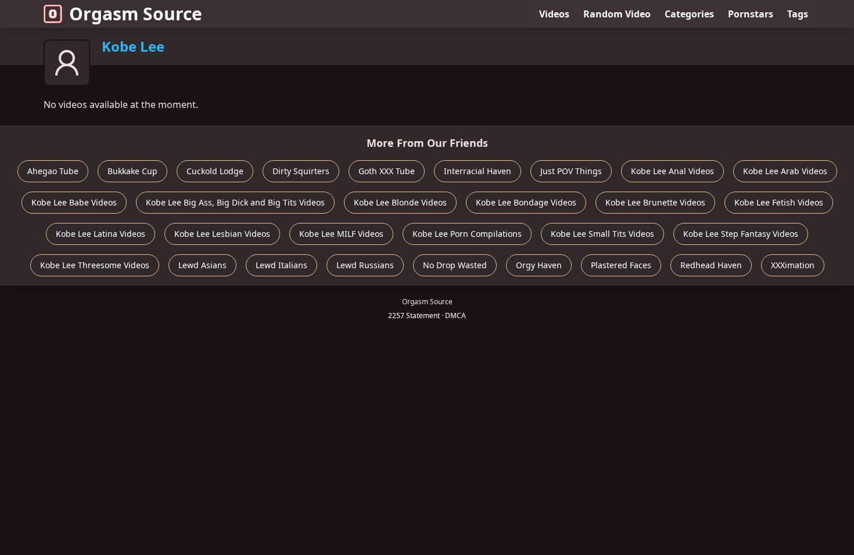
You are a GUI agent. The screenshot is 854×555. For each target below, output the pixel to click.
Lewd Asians (202, 265)
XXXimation (792, 265)
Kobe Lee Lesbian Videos (222, 233)
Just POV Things (571, 170)
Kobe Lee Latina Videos (100, 233)
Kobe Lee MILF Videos (341, 233)
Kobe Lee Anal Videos (672, 170)
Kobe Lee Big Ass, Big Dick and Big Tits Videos (235, 202)
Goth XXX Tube (386, 170)
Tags (797, 14)
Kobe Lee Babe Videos (74, 202)
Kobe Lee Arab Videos (785, 170)
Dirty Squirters (300, 170)
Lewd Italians (281, 265)
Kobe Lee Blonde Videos (400, 202)
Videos (554, 14)
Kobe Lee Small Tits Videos (602, 233)
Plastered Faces (621, 265)
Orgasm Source (135, 14)
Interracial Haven (477, 170)
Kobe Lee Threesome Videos (94, 265)
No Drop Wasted (455, 265)
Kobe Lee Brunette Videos (655, 202)
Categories (689, 14)
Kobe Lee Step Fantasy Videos (740, 233)
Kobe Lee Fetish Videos (778, 202)
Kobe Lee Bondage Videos (526, 202)
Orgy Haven (539, 265)
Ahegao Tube (52, 170)
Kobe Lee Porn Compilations (467, 233)
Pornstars (750, 14)
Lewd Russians (365, 265)
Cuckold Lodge (214, 170)
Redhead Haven (711, 265)
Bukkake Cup (132, 170)
